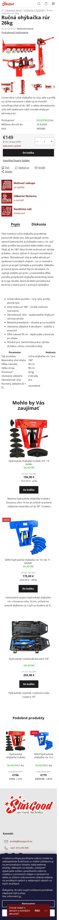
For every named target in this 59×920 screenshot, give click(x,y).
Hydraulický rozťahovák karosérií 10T (29, 658)
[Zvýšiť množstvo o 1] (52, 141)
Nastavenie (28, 903)
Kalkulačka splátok (12, 145)
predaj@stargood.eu (21, 841)
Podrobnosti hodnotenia (14, 32)
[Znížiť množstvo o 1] (37, 141)
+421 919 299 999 (19, 848)
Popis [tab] (15, 224)
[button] (29, 491)
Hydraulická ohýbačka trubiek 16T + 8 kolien (29, 462)
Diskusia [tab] (39, 224)
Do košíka (28, 152)
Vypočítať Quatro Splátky (16, 160)
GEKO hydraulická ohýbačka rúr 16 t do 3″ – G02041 (28, 561)
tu (20, 896)
